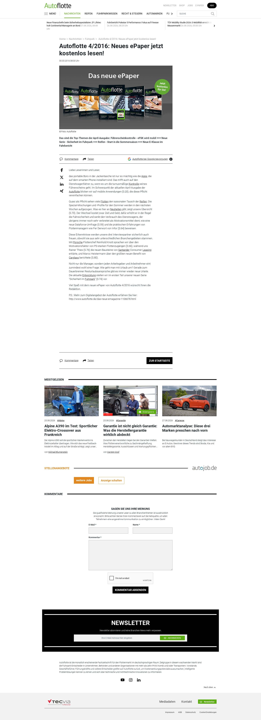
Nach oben (208, 687)
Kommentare (71, 159)
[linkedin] (138, 680)
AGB (180, 712)
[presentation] (214, 25)
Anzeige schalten (111, 480)
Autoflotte (74, 191)
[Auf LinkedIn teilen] (61, 184)
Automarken (154, 13)
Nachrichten (72, 13)
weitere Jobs (84, 480)
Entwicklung (89, 275)
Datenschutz (190, 712)
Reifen (88, 13)
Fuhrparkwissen (107, 13)
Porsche (77, 242)
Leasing (147, 249)
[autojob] (204, 468)
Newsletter (169, 5)
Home (62, 39)
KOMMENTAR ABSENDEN (130, 590)
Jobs (190, 5)
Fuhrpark (90, 39)
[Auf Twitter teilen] (61, 177)
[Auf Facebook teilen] (62, 170)
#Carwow (179, 420)
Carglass (74, 257)
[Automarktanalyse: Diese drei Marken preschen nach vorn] (189, 401)
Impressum (169, 712)
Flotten (104, 201)
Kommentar (94, 537)
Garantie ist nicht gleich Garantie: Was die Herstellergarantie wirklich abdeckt (130, 430)
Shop (182, 5)
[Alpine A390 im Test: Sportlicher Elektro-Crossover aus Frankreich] (71, 401)
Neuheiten (115, 209)
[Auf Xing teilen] (61, 191)
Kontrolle (134, 183)
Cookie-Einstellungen (208, 712)
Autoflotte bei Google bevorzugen (150, 159)
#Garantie (121, 420)
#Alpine (60, 420)
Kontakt (186, 701)
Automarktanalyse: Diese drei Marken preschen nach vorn (186, 428)
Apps (144, 176)
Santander (124, 249)
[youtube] (122, 680)
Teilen (91, 159)
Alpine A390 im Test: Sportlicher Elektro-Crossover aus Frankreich (70, 430)
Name (136, 524)
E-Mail (92, 524)
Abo (212, 5)
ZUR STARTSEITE (159, 360)
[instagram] (130, 680)
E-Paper (199, 5)
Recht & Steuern (132, 13)
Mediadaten (167, 701)
